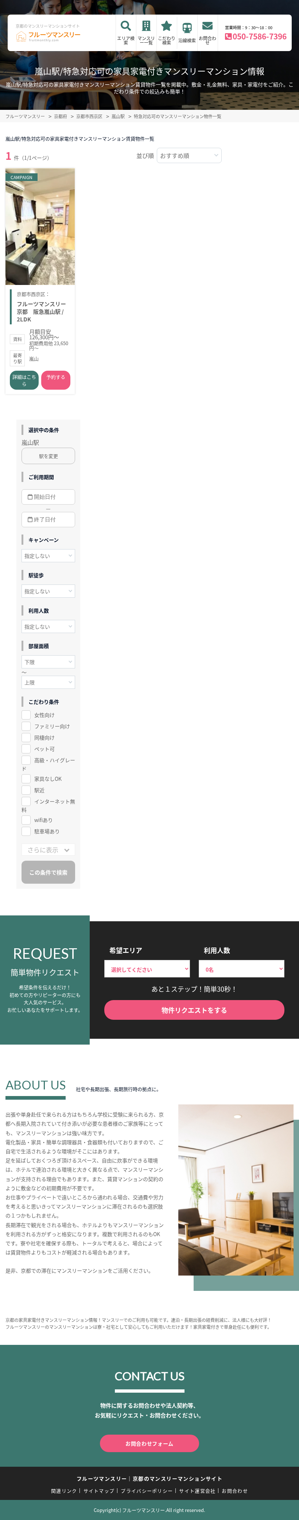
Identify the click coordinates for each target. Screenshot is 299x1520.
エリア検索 (126, 40)
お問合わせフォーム (149, 1443)
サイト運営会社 (197, 1490)
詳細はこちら (24, 380)
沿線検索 (187, 40)
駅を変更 (48, 455)
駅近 (39, 790)
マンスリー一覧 (146, 40)
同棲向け (44, 737)
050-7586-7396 (260, 36)
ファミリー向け (52, 726)
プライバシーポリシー (147, 1490)
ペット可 (44, 748)
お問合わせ (207, 40)
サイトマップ (99, 1490)
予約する (55, 376)
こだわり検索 (166, 40)
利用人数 (217, 950)
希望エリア (125, 950)
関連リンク (64, 1490)
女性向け (44, 714)
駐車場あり (47, 831)
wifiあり (43, 819)
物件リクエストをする (194, 1010)
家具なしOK (48, 778)
